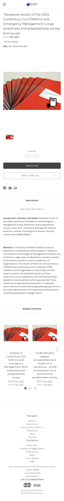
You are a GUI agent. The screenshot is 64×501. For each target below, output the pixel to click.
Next (57, 349)
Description (32, 200)
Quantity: (32, 151)
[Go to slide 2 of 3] (30, 388)
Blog (32, 434)
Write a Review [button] (11, 41)
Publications (32, 452)
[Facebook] (4, 188)
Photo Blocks (32, 458)
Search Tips (32, 424)
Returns (32, 421)
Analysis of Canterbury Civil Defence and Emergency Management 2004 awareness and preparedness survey (16, 365)
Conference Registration (32, 448)
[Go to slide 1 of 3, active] (25, 388)
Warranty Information (32, 209)
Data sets (32, 445)
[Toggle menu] (4, 4)
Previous (4, 349)
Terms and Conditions (32, 427)
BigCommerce (37, 490)
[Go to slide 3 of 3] (35, 388)
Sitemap (32, 437)
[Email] (10, 188)
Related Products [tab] (32, 308)
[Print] (15, 188)
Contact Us (32, 430)
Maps (32, 455)
